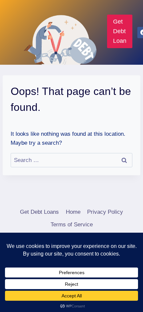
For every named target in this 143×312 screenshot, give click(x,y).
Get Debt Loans (39, 212)
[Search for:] (71, 160)
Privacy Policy (105, 212)
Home (73, 212)
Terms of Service (72, 224)
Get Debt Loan (119, 31)
